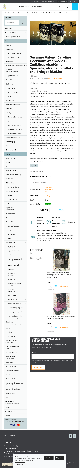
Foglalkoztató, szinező (12, 371)
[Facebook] (36, 165)
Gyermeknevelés (13, 76)
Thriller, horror (11, 170)
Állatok (10, 195)
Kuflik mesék (12, 295)
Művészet (9, 218)
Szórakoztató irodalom (15, 129)
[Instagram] (74, 436)
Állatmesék (11, 279)
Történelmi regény (12, 158)
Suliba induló (10, 379)
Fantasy (8, 154)
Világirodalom (12, 113)
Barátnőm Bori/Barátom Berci (14, 290)
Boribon (10, 255)
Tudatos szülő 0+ (11, 393)
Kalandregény (10, 142)
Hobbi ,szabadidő (12, 191)
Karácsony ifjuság (13, 57)
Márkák (7, 416)
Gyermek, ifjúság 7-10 (16, 308)
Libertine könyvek (10, 336)
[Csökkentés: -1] (54, 211)
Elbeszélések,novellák (15, 133)
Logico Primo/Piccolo (13, 389)
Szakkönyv (9, 84)
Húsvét (8, 45)
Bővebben (64, 286)
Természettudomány (13, 105)
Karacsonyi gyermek (14, 53)
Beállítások (20, 464)
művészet (9, 332)
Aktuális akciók (10, 411)
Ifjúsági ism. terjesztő (14, 304)
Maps (5, 435)
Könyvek (7, 41)
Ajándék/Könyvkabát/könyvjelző (16, 66)
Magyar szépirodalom (15, 117)
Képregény (9, 61)
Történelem (10, 183)
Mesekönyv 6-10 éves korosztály (14, 284)
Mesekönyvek (10, 242)
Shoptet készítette (70, 463)
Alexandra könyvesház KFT (49, 189)
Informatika (11, 88)
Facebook (13, 435)
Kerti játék (9, 362)
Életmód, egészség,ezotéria (12, 71)
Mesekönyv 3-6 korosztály (12, 274)
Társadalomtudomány (13, 80)
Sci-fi (7, 166)
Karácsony (9, 49)
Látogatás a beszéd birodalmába (11, 341)
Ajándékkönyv (10, 214)
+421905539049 (11, 448)
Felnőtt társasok (11, 352)
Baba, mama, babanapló (14, 175)
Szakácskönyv (10, 179)
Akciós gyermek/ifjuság (13, 37)
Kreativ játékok (11, 366)
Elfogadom (59, 458)
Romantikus (10, 146)
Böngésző (11, 269)
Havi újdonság (9, 28)
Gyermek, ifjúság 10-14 (15, 312)
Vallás (9, 96)
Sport (9, 203)
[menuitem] (24, 6)
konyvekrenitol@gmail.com (15, 446)
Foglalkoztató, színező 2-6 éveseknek (14, 384)
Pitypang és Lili (12, 247)
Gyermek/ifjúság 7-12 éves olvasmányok (14, 317)
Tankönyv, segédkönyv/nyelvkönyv (14, 323)
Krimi (8, 162)
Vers (9, 121)
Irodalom (9, 109)
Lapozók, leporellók (14, 265)
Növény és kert (12, 199)
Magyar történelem (14, 187)
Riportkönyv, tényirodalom (10, 208)
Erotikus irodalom (12, 150)
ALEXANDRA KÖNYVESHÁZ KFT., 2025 (40, 176)
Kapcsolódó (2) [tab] (36, 251)
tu (35, 460)
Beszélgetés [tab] (37, 258)
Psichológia (10, 100)
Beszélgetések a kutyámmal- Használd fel (13, 402)
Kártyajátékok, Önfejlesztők (10, 357)
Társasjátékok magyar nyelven (12, 347)
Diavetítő (8, 407)
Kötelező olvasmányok (15, 125)
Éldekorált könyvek (12, 222)
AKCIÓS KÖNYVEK (10, 33)
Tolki (6, 397)
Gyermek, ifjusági (12, 299)
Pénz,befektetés (13, 92)
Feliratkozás (38, 367)
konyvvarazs (10, 456)
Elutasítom (48, 458)
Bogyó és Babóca (13, 251)
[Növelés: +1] (54, 209)
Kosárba (61, 210)
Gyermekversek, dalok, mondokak (15, 260)
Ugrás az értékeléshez (55, 78)
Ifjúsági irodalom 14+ (13, 137)
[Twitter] (32, 165)
